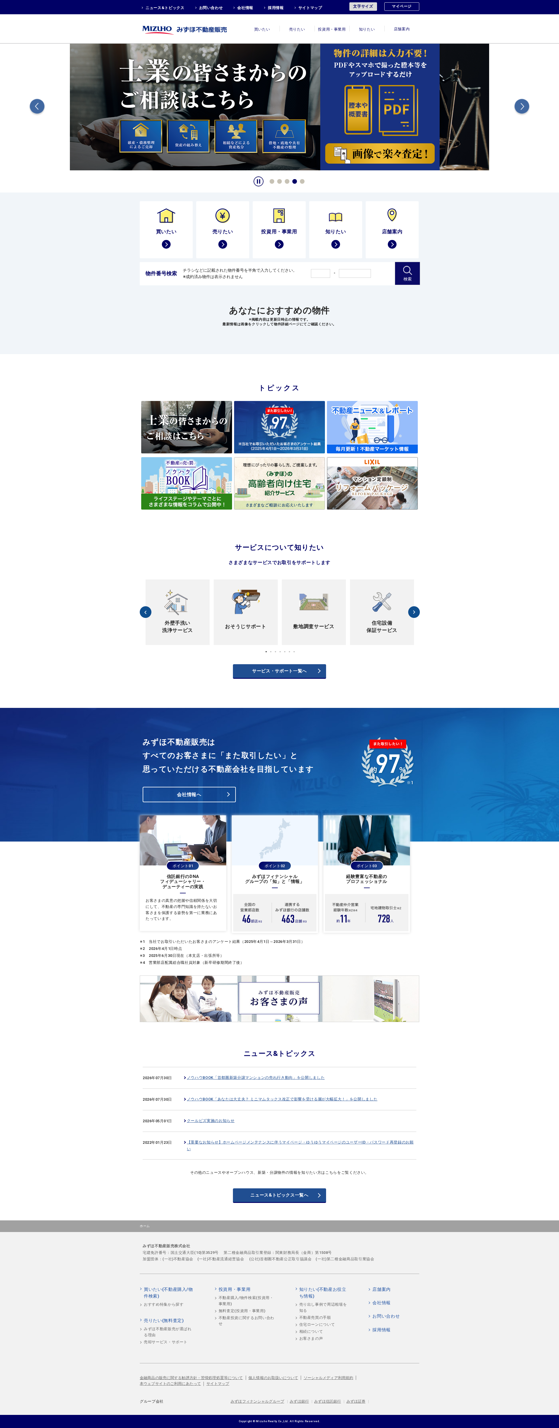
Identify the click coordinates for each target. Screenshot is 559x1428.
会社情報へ (189, 794)
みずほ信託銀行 (327, 1401)
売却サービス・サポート (165, 1342)
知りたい (367, 29)
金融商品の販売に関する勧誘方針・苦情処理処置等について (191, 1378)
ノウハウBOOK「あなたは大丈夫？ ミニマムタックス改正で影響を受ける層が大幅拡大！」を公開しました (282, 1099)
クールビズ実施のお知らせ (211, 1120)
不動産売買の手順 (315, 1317)
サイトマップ (310, 8)
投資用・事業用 (332, 29)
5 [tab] (301, 180)
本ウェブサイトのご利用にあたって (170, 1383)
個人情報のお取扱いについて (273, 1378)
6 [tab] (289, 652)
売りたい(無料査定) (164, 1320)
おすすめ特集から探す (164, 1304)
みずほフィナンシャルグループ (257, 1401)
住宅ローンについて (317, 1324)
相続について (311, 1331)
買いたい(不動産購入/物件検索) (168, 1293)
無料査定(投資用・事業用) (242, 1311)
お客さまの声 (311, 1338)
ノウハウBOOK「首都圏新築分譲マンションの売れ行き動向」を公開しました (256, 1077)
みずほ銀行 (299, 1401)
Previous (37, 107)
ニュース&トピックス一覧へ (279, 1195)
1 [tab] (271, 180)
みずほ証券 (356, 1401)
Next (522, 107)
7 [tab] (294, 652)
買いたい (262, 29)
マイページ (402, 6)
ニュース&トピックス (165, 8)
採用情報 (276, 8)
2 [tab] (278, 180)
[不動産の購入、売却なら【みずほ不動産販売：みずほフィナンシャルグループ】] (192, 29)
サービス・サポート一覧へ (279, 671)
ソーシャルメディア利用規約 (328, 1378)
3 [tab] (286, 180)
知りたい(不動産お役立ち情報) (322, 1293)
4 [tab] (293, 180)
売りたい (297, 29)
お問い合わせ (211, 8)
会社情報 (245, 8)
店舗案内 (402, 29)
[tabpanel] (279, 106)
